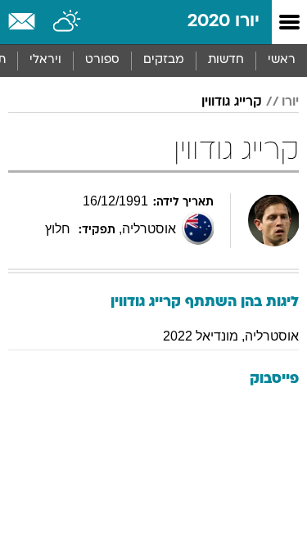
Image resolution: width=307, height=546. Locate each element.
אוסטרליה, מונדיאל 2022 (231, 336)
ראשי (282, 60)
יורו (290, 102)
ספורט (102, 60)
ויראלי (45, 60)
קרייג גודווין (231, 102)
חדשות (226, 60)
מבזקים (163, 60)
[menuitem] (225, 61)
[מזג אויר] (67, 22)
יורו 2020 (223, 21)
